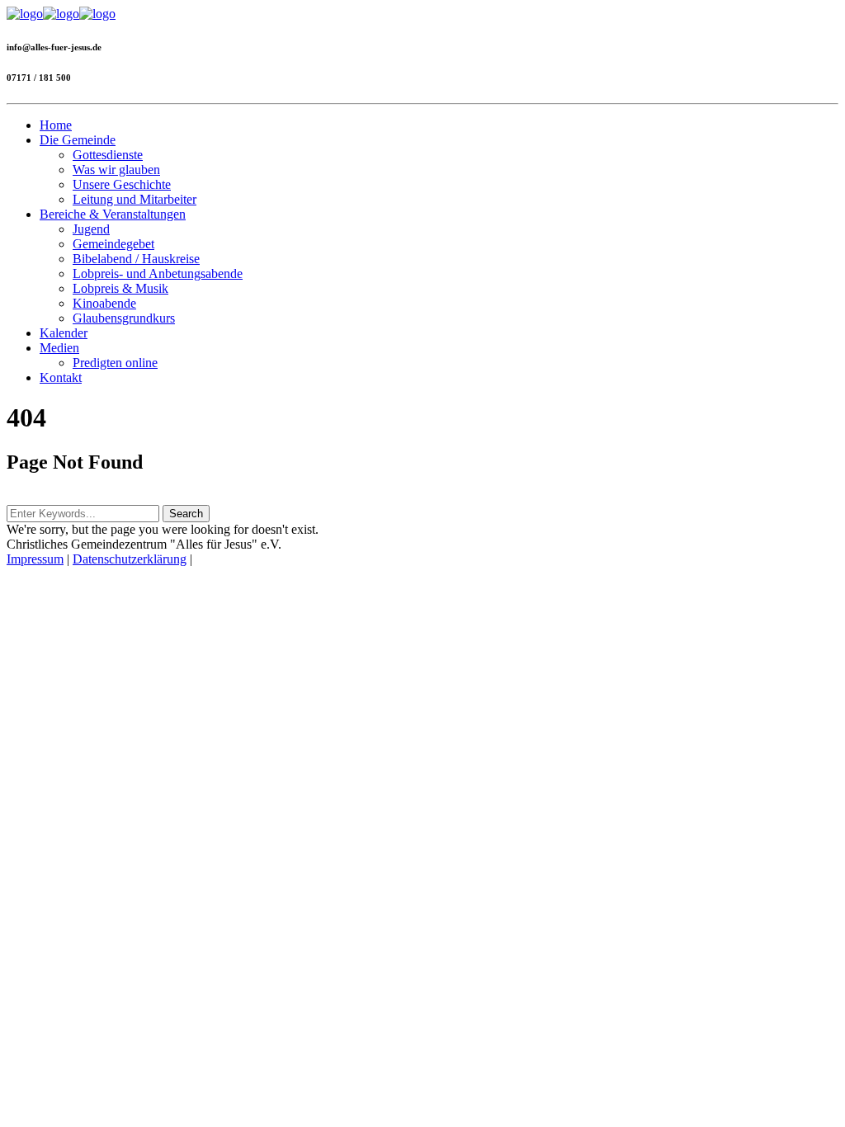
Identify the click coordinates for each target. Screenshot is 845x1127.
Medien (59, 348)
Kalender (63, 333)
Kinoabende (104, 303)
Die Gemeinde (78, 140)
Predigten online (115, 363)
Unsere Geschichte (122, 184)
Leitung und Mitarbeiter (134, 199)
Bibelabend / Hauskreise (136, 259)
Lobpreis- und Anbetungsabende (158, 273)
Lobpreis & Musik (120, 288)
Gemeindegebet (113, 244)
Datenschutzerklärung (129, 559)
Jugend (91, 229)
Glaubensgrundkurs (124, 318)
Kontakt (61, 377)
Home (56, 125)
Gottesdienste (108, 155)
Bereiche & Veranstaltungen (113, 214)
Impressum (35, 559)
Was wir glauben (116, 170)
